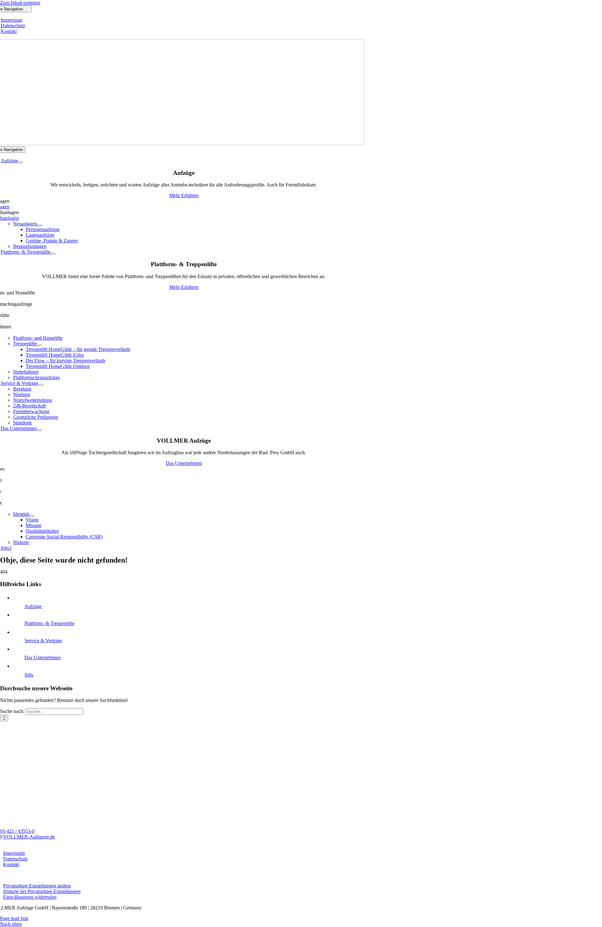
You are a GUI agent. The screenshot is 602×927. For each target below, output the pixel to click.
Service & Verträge (43, 640)
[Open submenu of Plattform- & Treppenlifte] (52, 254)
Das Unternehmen (42, 657)
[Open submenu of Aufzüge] (20, 162)
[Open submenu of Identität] (31, 516)
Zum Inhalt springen (20, 2)
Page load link (14, 918)
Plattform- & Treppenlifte (49, 623)
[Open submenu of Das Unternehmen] (39, 430)
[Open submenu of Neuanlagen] (39, 225)
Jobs (28, 674)
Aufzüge (33, 606)
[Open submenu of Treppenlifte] (39, 345)
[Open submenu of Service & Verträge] (40, 385)
